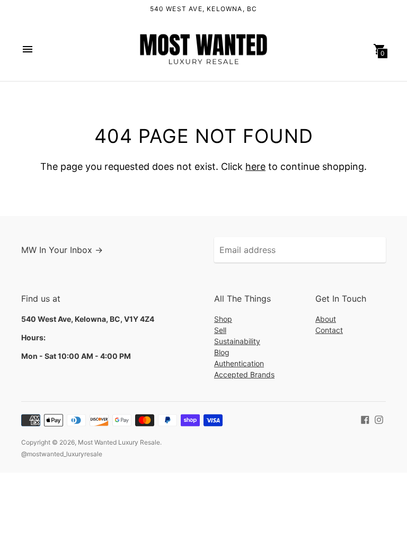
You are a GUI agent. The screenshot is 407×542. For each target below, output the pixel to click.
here (255, 166)
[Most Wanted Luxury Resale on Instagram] (379, 418)
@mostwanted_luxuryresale (61, 454)
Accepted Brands (244, 374)
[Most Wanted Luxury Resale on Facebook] (365, 418)
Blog (221, 352)
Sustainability (237, 341)
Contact (329, 330)
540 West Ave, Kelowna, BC (204, 9)
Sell (220, 330)
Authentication (239, 363)
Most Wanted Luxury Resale (119, 442)
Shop (223, 318)
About (325, 318)
